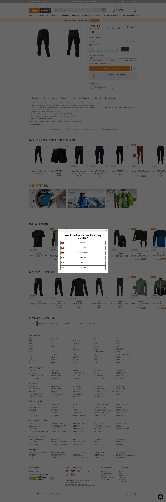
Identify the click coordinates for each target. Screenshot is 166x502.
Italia (83, 263)
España (83, 268)
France (83, 258)
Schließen (106, 230)
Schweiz (83, 248)
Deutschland (83, 253)
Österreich (83, 243)
